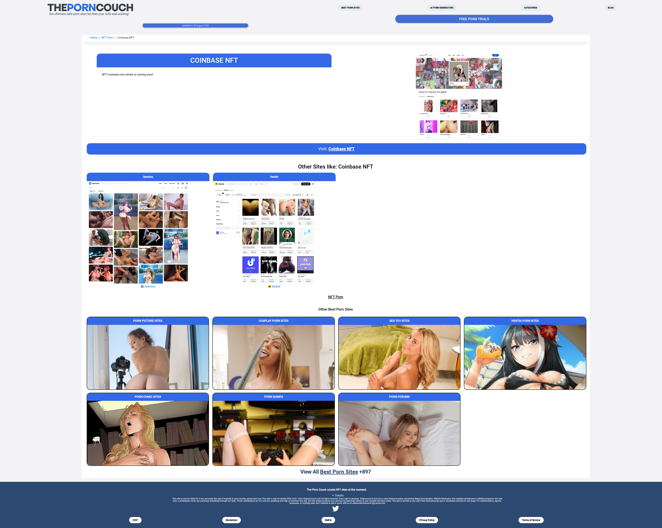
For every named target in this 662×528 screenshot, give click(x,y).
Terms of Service (531, 520)
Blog (611, 7)
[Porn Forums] (399, 433)
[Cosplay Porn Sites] (273, 357)
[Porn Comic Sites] (148, 433)
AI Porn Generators (441, 7)
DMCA (328, 520)
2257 (135, 520)
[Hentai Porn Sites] (525, 357)
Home (93, 37)
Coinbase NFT (341, 148)
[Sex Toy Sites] (399, 357)
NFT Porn (107, 37)
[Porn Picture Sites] (148, 357)
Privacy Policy (427, 520)
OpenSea (148, 176)
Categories (530, 7)
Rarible (274, 176)
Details (339, 495)
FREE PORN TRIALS (474, 19)
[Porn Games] (273, 433)
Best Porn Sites (350, 7)
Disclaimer (231, 520)
